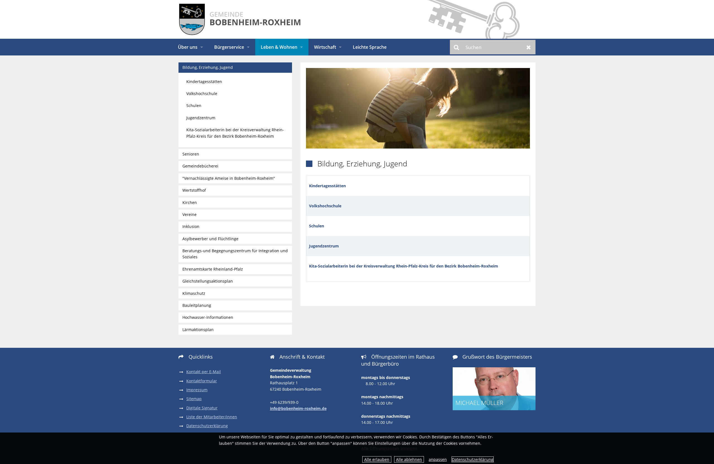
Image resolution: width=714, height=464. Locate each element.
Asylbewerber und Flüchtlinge (210, 238)
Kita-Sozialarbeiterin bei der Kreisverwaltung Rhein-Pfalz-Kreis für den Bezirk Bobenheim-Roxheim (403, 266)
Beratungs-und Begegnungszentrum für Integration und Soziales (235, 253)
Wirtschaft (325, 47)
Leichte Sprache (370, 47)
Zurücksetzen (529, 47)
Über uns (187, 47)
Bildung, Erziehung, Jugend (207, 67)
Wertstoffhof (194, 190)
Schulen (316, 226)
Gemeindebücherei (200, 166)
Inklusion (190, 226)
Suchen (457, 47)
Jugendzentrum (324, 246)
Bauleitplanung (196, 305)
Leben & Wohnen (279, 47)
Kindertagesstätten (204, 81)
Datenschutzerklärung (472, 459)
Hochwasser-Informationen (207, 317)
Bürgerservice (229, 47)
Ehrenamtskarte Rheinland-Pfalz (212, 269)
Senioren (190, 154)
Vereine (189, 214)
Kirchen (189, 202)
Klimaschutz (193, 293)
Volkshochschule (325, 205)
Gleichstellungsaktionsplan (207, 281)
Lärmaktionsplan (198, 329)
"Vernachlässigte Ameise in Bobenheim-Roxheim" (228, 178)
